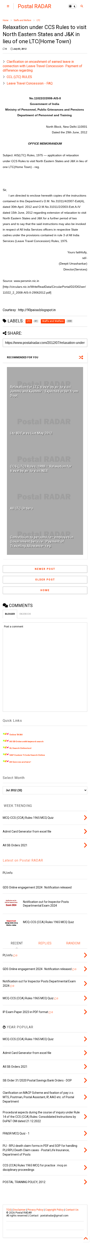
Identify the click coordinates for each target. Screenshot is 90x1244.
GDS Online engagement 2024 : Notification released (37, 887)
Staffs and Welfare (22, 20)
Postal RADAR (34, 6)
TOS (8, 1209)
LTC (38, 20)
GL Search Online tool (20, 748)
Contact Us (72, 1209)
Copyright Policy (54, 1209)
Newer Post (45, 569)
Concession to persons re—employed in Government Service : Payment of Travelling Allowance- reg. (41, 541)
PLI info (8, 872)
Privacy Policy (35, 1209)
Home (5, 20)
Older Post (45, 579)
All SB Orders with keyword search (26, 741)
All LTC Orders (21, 508)
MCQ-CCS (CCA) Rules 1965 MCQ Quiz (48, 922)
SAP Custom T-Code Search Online (27, 755)
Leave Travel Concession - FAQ (30, 83)
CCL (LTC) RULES (19, 77)
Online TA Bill (16, 734)
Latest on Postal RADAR (23, 860)
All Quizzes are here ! (20, 762)
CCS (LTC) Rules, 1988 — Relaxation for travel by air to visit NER (41, 468)
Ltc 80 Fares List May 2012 (31, 433)
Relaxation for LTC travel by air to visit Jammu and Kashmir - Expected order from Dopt (44, 391)
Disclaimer (19, 1209)
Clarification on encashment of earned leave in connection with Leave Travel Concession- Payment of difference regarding (42, 66)
